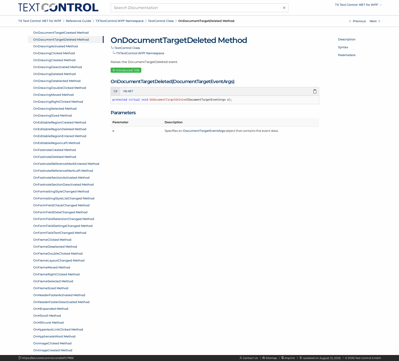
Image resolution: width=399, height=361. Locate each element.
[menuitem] (341, 5)
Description (347, 39)
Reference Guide (78, 21)
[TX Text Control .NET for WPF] (58, 7)
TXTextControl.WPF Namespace (120, 21)
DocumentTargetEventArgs (204, 130)
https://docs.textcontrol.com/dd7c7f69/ (48, 358)
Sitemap (271, 358)
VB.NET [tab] (128, 91)
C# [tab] (115, 91)
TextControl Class (161, 21)
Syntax (343, 47)
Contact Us (250, 358)
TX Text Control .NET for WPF (39, 21)
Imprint (290, 358)
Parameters (346, 55)
